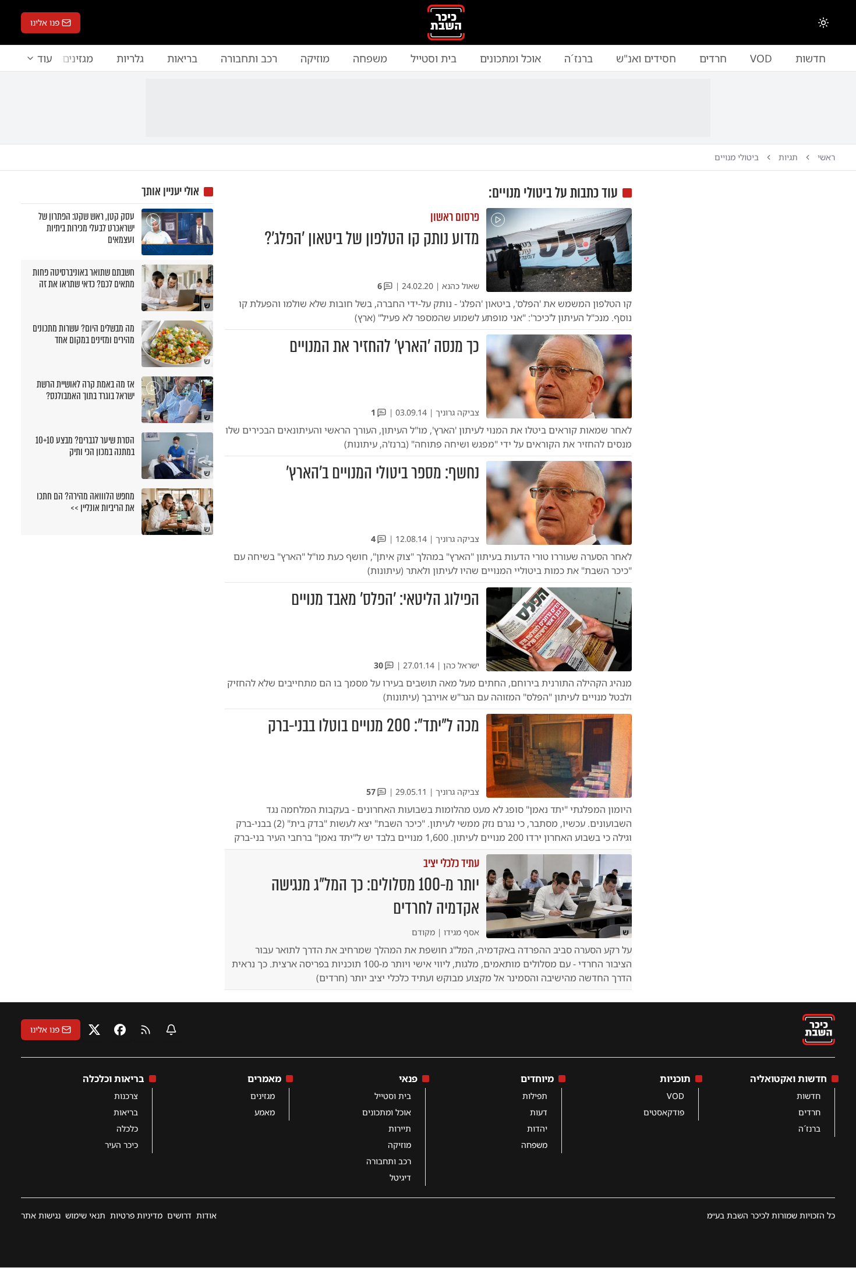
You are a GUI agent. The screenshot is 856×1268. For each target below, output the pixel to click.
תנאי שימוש (85, 1215)
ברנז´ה (578, 58)
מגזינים (262, 1095)
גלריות (130, 58)
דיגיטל (400, 1177)
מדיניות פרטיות (136, 1215)
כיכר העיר (121, 1144)
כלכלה (127, 1128)
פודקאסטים (663, 1112)
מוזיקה (315, 58)
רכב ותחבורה (249, 58)
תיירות (399, 1128)
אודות (206, 1215)
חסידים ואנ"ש (646, 58)
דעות (538, 1112)
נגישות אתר (41, 1215)
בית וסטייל (434, 58)
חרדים (713, 58)
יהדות (537, 1128)
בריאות (182, 58)
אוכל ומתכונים (510, 58)
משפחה (370, 58)
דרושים (179, 1215)
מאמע (264, 1112)
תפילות (534, 1095)
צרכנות (126, 1095)
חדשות (810, 58)
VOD (761, 58)
